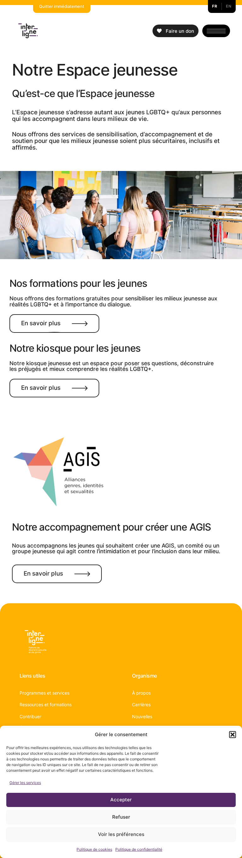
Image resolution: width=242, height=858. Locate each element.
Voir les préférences (121, 834)
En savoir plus (40, 323)
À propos (141, 693)
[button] (232, 734)
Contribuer (30, 716)
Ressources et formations (46, 704)
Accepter (121, 800)
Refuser (121, 817)
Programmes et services (44, 693)
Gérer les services (25, 782)
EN (228, 6)
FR (214, 6)
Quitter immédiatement (61, 6)
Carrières (141, 704)
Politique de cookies (94, 849)
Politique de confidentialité (138, 849)
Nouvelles (142, 716)
